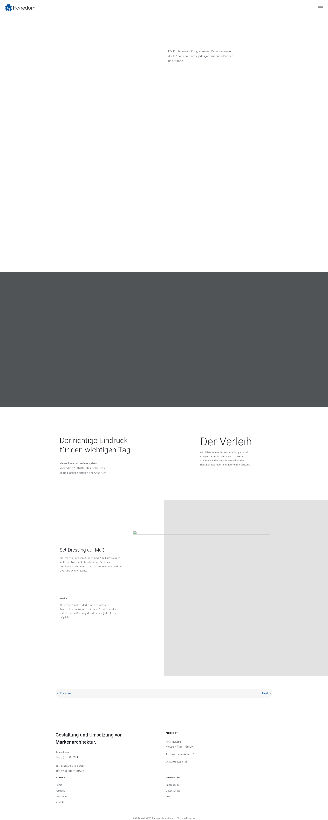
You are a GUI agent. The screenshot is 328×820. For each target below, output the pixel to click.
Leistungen (62, 796)
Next (265, 693)
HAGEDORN (145, 817)
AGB (168, 796)
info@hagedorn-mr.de (70, 771)
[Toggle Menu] (320, 7)
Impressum (172, 784)
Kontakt (60, 802)
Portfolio (60, 790)
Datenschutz (173, 790)
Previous (65, 693)
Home (59, 784)
